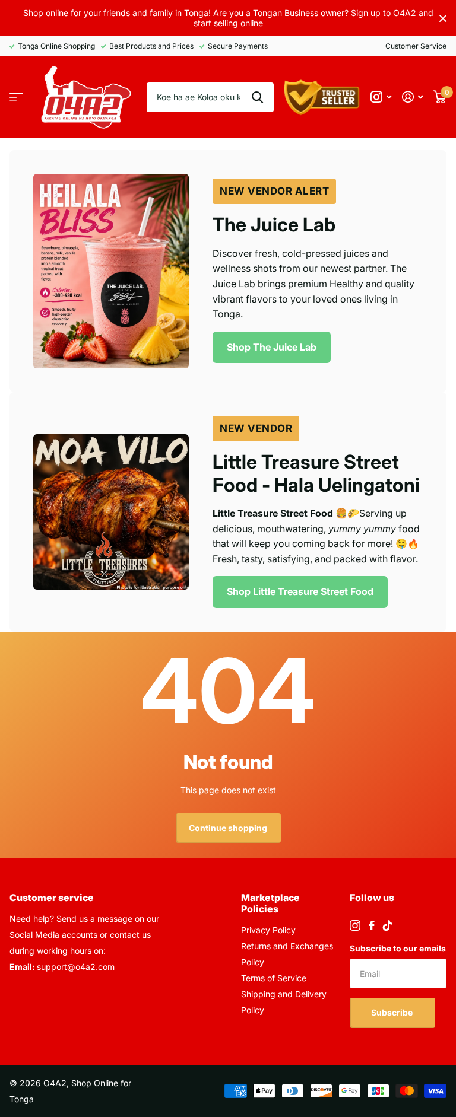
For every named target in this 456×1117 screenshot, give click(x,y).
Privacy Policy (268, 930)
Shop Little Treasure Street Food (300, 591)
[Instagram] (355, 925)
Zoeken (257, 97)
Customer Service (415, 46)
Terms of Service (273, 978)
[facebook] (372, 925)
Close (443, 18)
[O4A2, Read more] (381, 97)
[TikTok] (387, 925)
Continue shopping (228, 828)
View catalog (16, 98)
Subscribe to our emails (398, 948)
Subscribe (392, 1012)
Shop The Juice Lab (271, 347)
